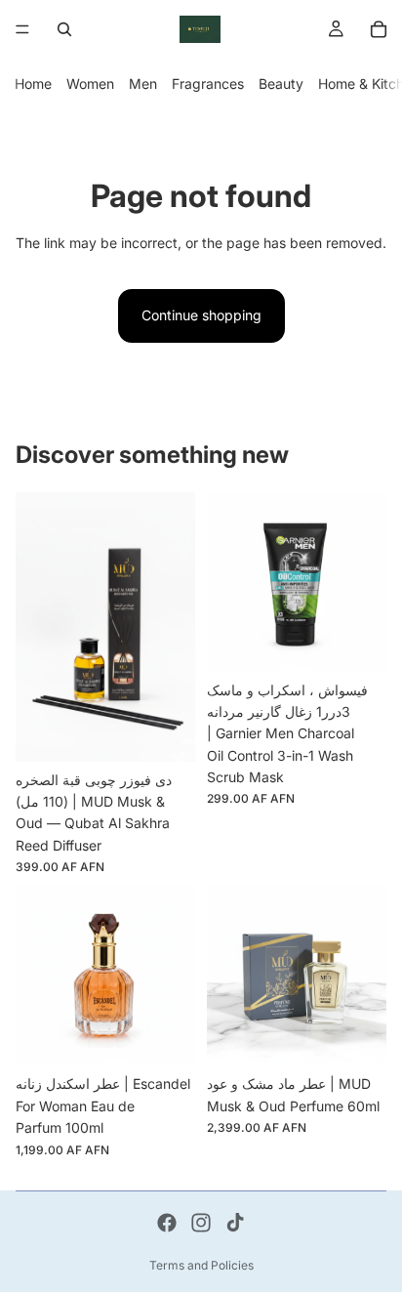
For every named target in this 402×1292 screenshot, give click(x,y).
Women (90, 83)
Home (33, 83)
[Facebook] (167, 1222)
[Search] (64, 29)
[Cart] (378, 29)
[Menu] (22, 29)
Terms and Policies (201, 1265)
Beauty (281, 83)
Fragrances (208, 83)
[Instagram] (201, 1222)
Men (143, 83)
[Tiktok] (235, 1222)
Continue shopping (201, 315)
